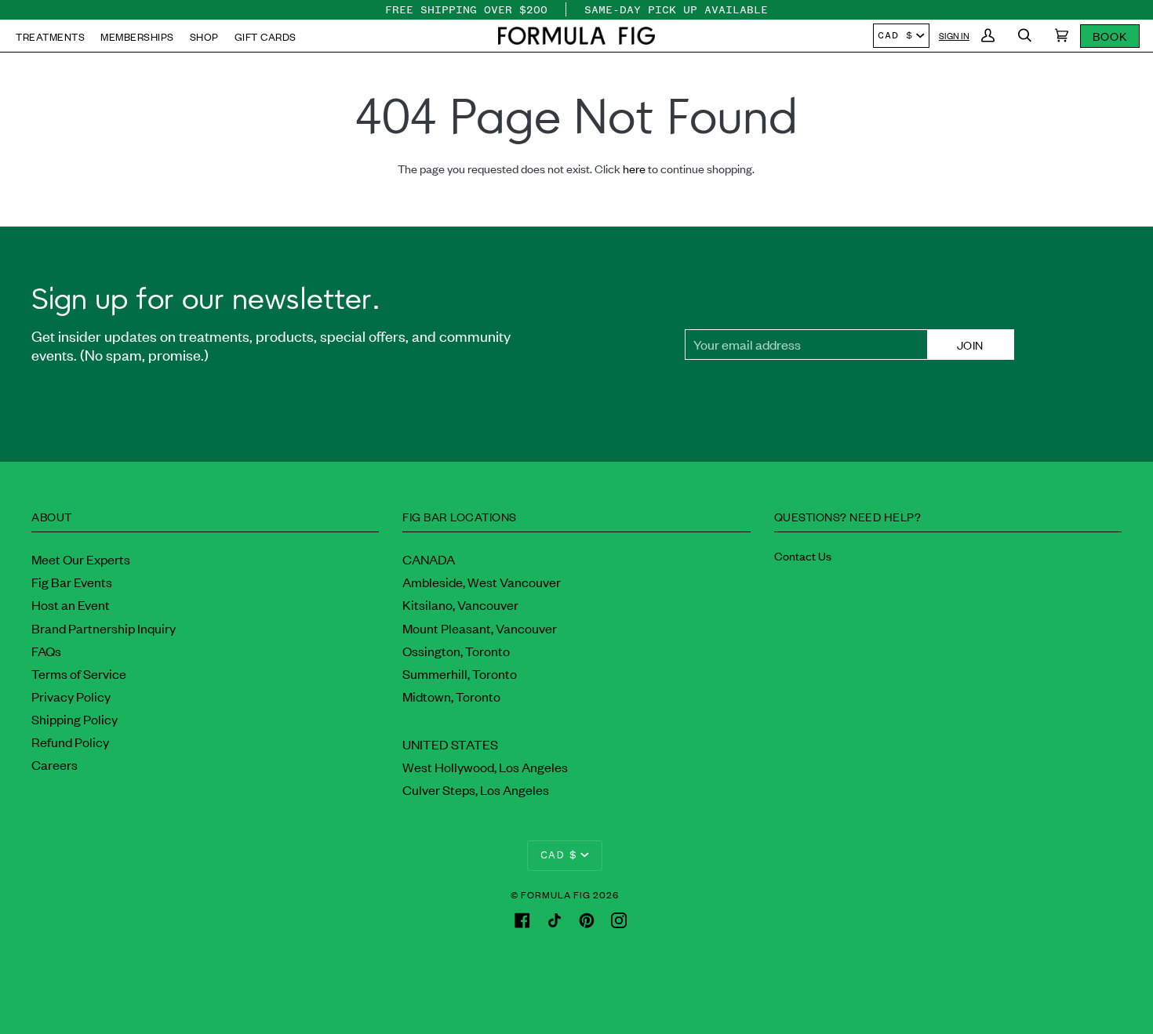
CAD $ (895, 35)
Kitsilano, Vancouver (460, 604)
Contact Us (802, 555)
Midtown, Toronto (451, 696)
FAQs (46, 650)
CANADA (428, 559)
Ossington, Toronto (456, 650)
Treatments (50, 36)
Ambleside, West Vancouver (481, 581)
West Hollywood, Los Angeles (485, 766)
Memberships (137, 36)
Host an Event (70, 604)
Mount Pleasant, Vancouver (479, 628)
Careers (54, 764)
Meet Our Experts (80, 559)
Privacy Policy (71, 696)
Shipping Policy (74, 718)
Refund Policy (70, 741)
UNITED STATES (450, 744)
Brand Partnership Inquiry (103, 628)
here (634, 168)
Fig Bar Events (71, 581)
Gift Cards (265, 36)
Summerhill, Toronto (459, 673)
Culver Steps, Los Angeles (475, 789)
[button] (576, 36)
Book (1110, 35)
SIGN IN (954, 35)
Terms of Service (78, 673)
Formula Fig (556, 894)
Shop (204, 36)
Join (970, 344)
